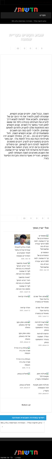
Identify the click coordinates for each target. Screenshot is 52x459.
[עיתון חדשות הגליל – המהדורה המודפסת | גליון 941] (2, 426)
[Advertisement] (26, 78)
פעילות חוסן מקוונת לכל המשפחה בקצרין (41, 388)
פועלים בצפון (25, 385)
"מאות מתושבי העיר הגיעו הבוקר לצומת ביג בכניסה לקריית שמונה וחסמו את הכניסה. (22, 283)
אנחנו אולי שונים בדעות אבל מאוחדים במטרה (42, 310)
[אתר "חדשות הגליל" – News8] (26, 10)
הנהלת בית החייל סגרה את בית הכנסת (23, 362)
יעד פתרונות (5, 458)
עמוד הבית (44, 52)
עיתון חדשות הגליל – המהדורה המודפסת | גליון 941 (29, 21)
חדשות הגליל (33, 52)
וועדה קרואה (25, 307)
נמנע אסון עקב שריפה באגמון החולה (24, 336)
